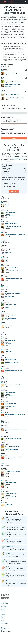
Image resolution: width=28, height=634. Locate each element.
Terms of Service (4, 623)
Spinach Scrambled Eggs (11, 73)
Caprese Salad (8, 260)
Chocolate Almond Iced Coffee (12, 293)
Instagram (4, 628)
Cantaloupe (8, 343)
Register (14, 138)
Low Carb (8, 553)
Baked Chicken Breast (10, 359)
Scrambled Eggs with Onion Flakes (13, 384)
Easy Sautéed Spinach (10, 318)
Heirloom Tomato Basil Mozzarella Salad (15, 234)
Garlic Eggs (8, 204)
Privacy (2, 620)
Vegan (7, 526)
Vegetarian (8, 532)
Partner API (3, 614)
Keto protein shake (9, 215)
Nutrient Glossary (4, 606)
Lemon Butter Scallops (10, 403)
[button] (14, 113)
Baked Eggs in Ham (10, 249)
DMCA (2, 622)
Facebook (4, 627)
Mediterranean (9, 546)
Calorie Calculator (14, 124)
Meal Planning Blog (4, 608)
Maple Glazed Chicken (10, 315)
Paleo (7, 539)
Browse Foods (4, 602)
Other (7, 580)
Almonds (7, 307)
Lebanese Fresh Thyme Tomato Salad (14, 98)
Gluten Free (8, 573)
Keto (7, 517)
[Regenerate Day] (26, 65)
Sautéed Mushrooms (10, 406)
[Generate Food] (26, 73)
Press (2, 617)
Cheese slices (8, 326)
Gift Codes (3, 609)
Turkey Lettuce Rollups (10, 212)
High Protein (9, 567)
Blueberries (8, 252)
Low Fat (8, 560)
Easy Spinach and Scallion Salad (13, 438)
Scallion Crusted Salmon (11, 223)
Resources (3, 611)
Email (4, 630)
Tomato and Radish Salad (11, 449)
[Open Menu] (26, 2)
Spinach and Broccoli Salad (12, 362)
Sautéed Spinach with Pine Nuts (13, 226)
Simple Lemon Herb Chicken (12, 267)
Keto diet (15, 19)
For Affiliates (3, 619)
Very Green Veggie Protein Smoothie (14, 81)
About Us (3, 616)
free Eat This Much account (18, 158)
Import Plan (14, 191)
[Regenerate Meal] (26, 70)
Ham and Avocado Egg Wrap (12, 94)
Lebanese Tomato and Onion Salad (13, 278)
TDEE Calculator (4, 605)
